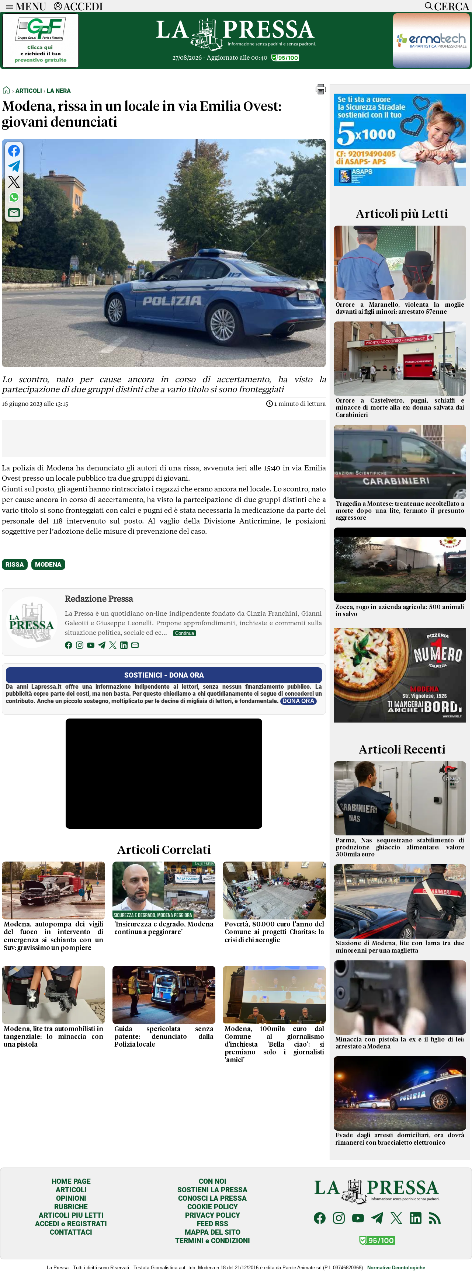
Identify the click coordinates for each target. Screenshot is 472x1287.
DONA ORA (298, 701)
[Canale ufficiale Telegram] (377, 1219)
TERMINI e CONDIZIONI (212, 1240)
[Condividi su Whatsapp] (14, 197)
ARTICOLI (71, 1190)
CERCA (451, 5)
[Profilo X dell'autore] (113, 646)
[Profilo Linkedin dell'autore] (124, 646)
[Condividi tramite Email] (14, 213)
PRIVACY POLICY (212, 1215)
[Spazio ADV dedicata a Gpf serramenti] (40, 65)
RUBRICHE (71, 1207)
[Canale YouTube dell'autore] (90, 646)
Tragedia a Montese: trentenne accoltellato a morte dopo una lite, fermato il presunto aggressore (400, 511)
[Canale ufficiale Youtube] (358, 1219)
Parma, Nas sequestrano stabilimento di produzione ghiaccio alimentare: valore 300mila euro (400, 848)
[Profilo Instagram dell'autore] (79, 646)
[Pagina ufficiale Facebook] (320, 1219)
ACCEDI (83, 5)
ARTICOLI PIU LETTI (71, 1215)
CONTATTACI (71, 1232)
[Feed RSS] (435, 1219)
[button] (321, 92)
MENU (30, 5)
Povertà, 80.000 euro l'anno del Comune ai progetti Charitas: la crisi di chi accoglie (274, 932)
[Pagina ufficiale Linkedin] (415, 1219)
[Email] (135, 646)
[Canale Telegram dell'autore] (101, 646)
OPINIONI (71, 1198)
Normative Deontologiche (396, 1267)
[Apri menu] (7, 6)
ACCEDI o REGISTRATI (71, 1224)
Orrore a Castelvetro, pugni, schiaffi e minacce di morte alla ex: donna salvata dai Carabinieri (400, 408)
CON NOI (212, 1181)
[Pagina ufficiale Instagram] (339, 1219)
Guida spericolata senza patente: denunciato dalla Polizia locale (164, 1037)
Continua (184, 633)
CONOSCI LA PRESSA (212, 1198)
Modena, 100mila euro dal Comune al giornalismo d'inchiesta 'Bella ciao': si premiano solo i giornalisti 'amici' (274, 1045)
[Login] (58, 5)
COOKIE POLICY (212, 1207)
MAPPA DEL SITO (212, 1232)
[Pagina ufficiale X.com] (396, 1219)
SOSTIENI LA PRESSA (212, 1190)
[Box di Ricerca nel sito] (427, 6)
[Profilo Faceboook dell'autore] (68, 646)
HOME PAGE (71, 1181)
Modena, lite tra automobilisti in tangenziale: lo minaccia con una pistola (53, 1037)
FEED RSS (212, 1224)
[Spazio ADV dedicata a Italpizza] (400, 724)
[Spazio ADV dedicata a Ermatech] (431, 65)
